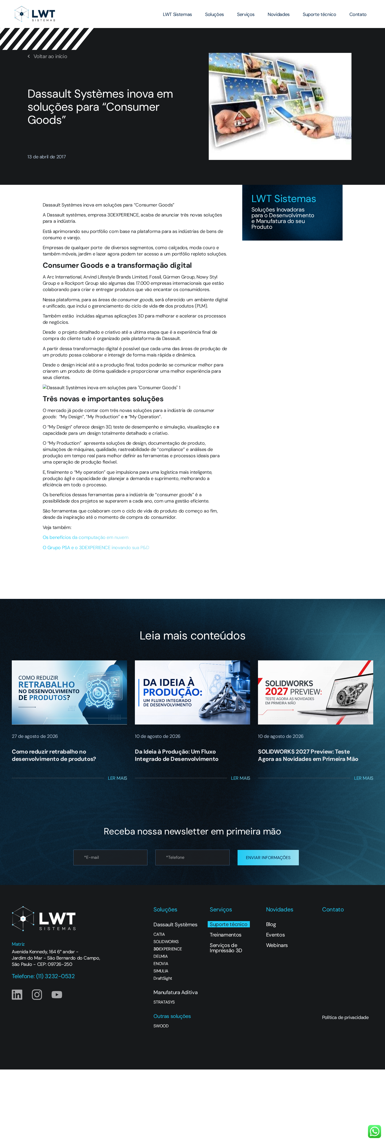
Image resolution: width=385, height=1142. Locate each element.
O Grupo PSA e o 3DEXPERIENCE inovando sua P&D (96, 547)
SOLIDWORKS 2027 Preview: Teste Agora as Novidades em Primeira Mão (308, 755)
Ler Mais (117, 778)
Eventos (275, 935)
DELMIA (160, 956)
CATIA (159, 934)
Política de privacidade (345, 1017)
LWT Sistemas (177, 14)
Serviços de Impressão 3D (226, 948)
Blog (271, 924)
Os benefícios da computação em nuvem (86, 537)
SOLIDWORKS (166, 941)
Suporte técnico (319, 14)
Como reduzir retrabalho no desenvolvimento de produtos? (54, 755)
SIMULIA (160, 971)
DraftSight (162, 978)
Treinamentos (225, 935)
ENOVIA (160, 963)
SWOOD (160, 1026)
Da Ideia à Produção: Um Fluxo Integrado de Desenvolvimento (176, 755)
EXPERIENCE (167, 949)
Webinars (277, 945)
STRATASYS (163, 1002)
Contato (358, 14)
